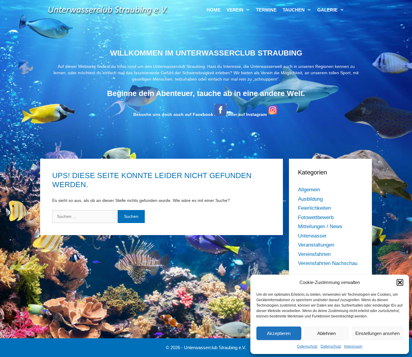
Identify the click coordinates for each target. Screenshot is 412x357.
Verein (235, 9)
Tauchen (294, 9)
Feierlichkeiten (314, 208)
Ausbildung (310, 199)
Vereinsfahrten (314, 254)
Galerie (327, 9)
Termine (266, 9)
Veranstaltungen (316, 245)
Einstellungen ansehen (377, 333)
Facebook (203, 114)
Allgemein (309, 190)
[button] (400, 282)
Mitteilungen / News (320, 226)
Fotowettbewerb (316, 217)
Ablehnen (326, 333)
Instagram (256, 114)
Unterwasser (312, 236)
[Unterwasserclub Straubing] (108, 10)
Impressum (353, 346)
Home (213, 9)
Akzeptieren (278, 333)
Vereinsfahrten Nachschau (327, 263)
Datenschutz (307, 346)
